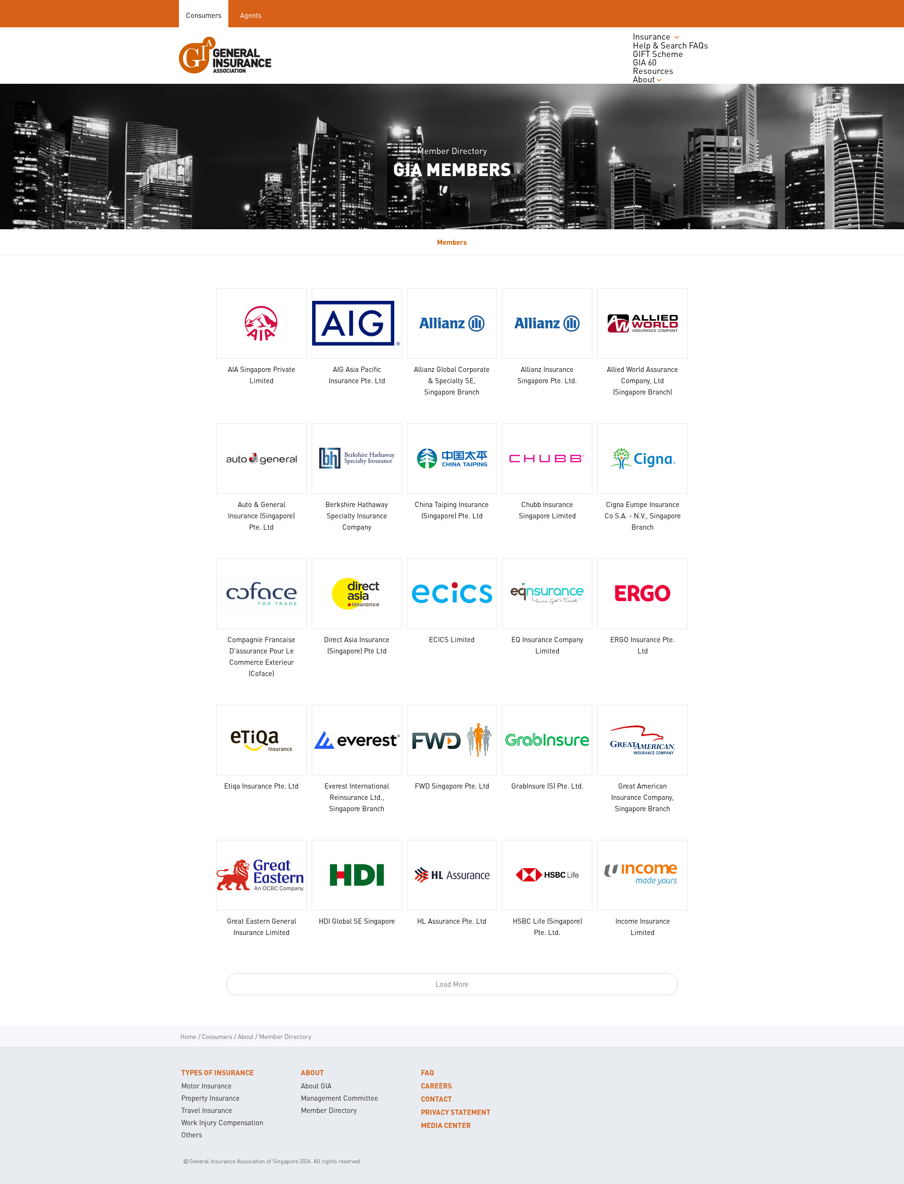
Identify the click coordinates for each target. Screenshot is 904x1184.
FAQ (427, 1072)
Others (191, 1134)
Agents (250, 15)
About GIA (316, 1085)
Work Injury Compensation (222, 1122)
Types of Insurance (217, 1072)
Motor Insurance (206, 1085)
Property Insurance (210, 1098)
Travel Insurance (206, 1110)
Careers (436, 1085)
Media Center (446, 1125)
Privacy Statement (456, 1112)
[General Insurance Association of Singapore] (225, 55)
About (312, 1072)
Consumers (203, 15)
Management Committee (339, 1098)
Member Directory (329, 1110)
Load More (452, 984)
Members (452, 242)
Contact (436, 1098)
